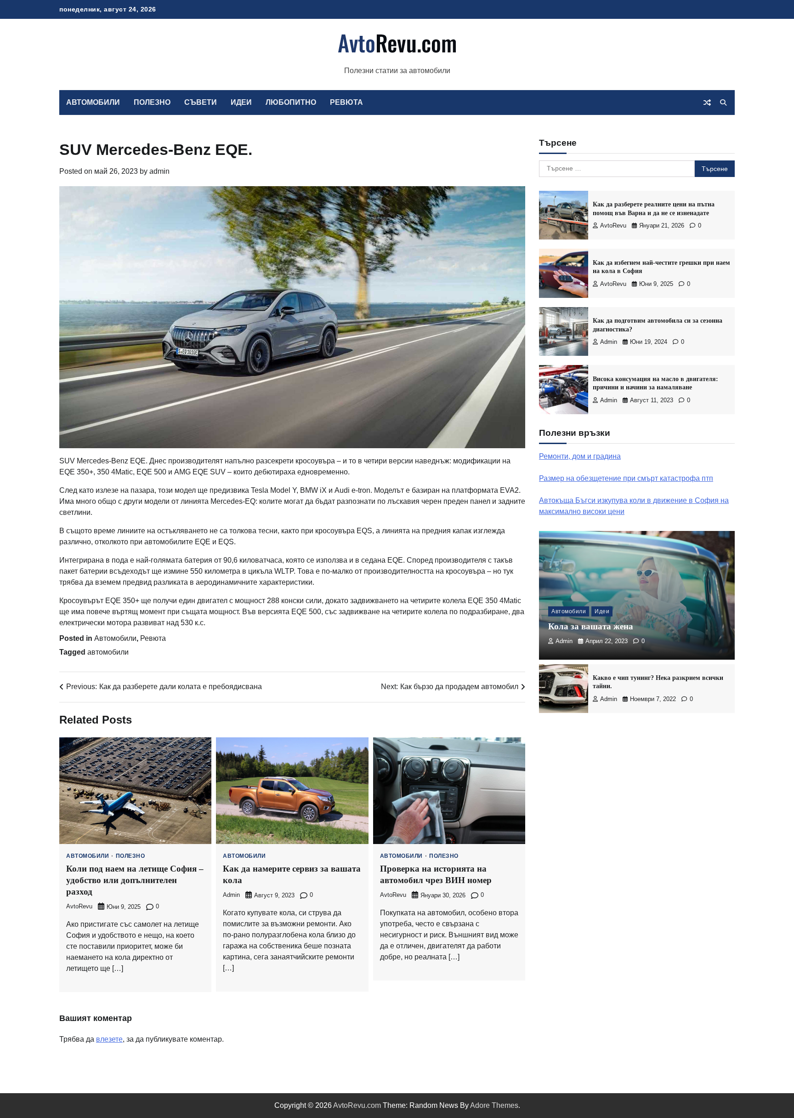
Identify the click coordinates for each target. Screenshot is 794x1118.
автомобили (108, 652)
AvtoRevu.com (357, 1105)
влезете (109, 1039)
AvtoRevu (79, 906)
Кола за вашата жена (590, 626)
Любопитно (291, 102)
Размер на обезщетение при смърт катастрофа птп (626, 478)
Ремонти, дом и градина (580, 456)
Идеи (241, 102)
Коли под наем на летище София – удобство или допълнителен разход (135, 880)
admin (159, 171)
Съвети (200, 102)
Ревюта (346, 102)
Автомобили (93, 102)
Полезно (152, 102)
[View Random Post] (707, 102)
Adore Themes (494, 1105)
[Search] (723, 102)
